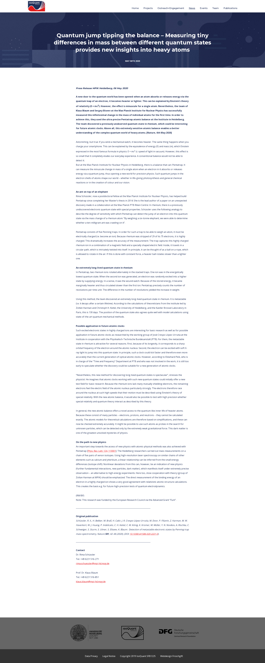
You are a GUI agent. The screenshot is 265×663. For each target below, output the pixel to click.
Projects (148, 8)
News (192, 8)
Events (204, 8)
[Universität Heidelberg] (86, 633)
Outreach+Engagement (170, 8)
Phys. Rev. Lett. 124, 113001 (102, 450)
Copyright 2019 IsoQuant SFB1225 (138, 656)
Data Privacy (91, 656)
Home (135, 8)
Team (215, 8)
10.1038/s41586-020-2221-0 (144, 533)
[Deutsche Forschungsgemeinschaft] (179, 633)
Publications (230, 8)
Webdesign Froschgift (171, 656)
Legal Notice (108, 656)
